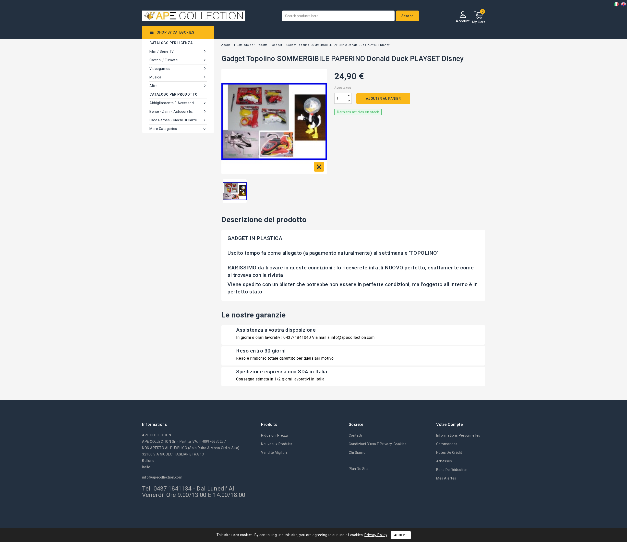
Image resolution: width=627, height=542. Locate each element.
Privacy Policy (375, 535)
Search (407, 16)
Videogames (159, 69)
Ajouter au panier (383, 99)
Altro (153, 86)
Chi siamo (357, 452)
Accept (400, 535)
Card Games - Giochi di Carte (173, 120)
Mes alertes (446, 478)
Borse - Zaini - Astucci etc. (171, 111)
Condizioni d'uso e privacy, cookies (378, 444)
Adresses (444, 461)
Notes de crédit (449, 452)
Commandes (447, 444)
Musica (155, 77)
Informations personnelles (458, 435)
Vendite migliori (274, 452)
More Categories (163, 129)
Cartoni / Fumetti (163, 60)
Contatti (355, 435)
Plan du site (359, 469)
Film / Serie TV (161, 51)
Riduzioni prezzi (274, 435)
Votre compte (449, 424)
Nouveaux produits (276, 444)
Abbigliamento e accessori (171, 103)
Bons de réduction (452, 470)
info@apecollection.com (162, 477)
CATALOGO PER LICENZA (171, 43)
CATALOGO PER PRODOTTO (173, 94)
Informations (154, 424)
